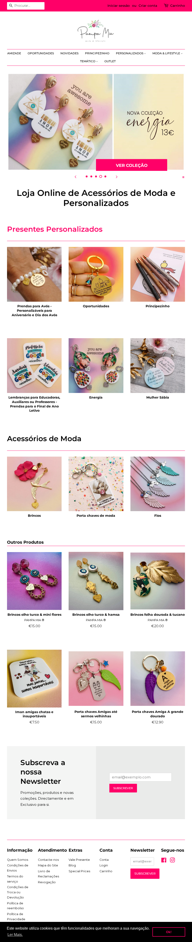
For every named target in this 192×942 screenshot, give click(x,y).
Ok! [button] (169, 932)
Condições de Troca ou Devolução (17, 892)
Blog (72, 865)
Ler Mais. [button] (15, 935)
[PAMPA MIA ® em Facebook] (163, 861)
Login (104, 865)
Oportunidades (41, 53)
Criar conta (148, 6)
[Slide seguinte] (116, 177)
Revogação (47, 882)
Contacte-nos (48, 859)
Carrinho (177, 6)
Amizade (14, 53)
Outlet (110, 61)
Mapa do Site (48, 865)
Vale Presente (79, 859)
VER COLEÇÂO (132, 165)
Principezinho (97, 53)
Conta (104, 859)
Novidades (69, 53)
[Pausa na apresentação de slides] (183, 177)
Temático (88, 61)
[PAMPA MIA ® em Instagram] (172, 861)
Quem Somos (17, 859)
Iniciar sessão (118, 6)
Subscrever (123, 788)
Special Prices (79, 871)
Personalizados (130, 53)
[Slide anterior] (75, 177)
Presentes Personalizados (55, 229)
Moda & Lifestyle (166, 53)
